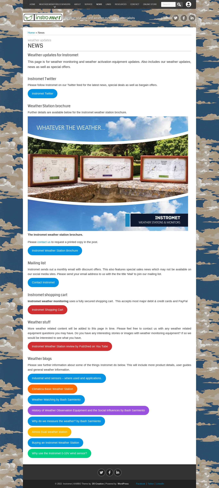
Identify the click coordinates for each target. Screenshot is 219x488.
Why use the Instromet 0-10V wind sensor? (59, 453)
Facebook (140, 484)
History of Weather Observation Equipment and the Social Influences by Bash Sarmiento (88, 410)
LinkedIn (160, 484)
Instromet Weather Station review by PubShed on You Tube (70, 346)
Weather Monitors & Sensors (54, 4)
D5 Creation (98, 484)
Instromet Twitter (42, 93)
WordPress (123, 484)
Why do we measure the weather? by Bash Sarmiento (66, 421)
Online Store (150, 4)
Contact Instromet (43, 282)
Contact (134, 4)
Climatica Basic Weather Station (52, 389)
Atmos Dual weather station (49, 432)
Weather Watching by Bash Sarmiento (56, 399)
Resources (120, 4)
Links (108, 4)
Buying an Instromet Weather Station (55, 442)
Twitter (151, 484)
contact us (44, 242)
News (99, 4)
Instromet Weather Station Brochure (55, 250)
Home (32, 4)
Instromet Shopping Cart (47, 309)
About (77, 4)
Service (89, 4)
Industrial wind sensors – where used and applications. (67, 378)
